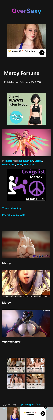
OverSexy (26, 11)
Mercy (38, 160)
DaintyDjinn (26, 160)
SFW (19, 164)
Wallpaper (29, 164)
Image (8, 160)
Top (20, 404)
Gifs (38, 404)
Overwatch (8, 164)
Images (29, 404)
